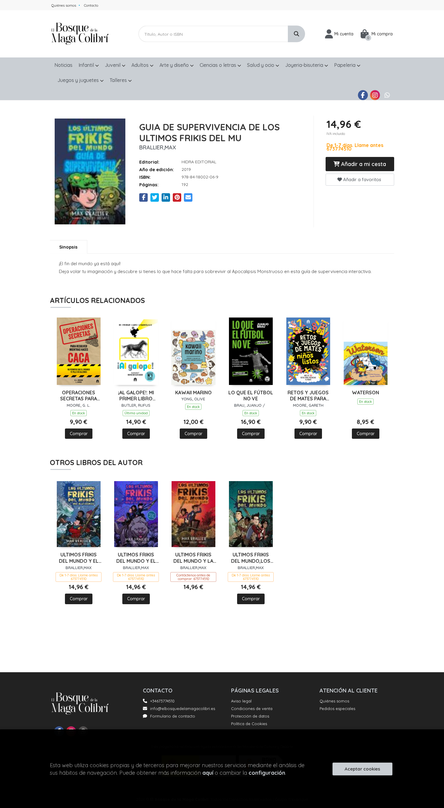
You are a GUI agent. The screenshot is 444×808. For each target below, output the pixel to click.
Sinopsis (68, 247)
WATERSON (365, 392)
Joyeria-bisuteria (304, 65)
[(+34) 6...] (387, 95)
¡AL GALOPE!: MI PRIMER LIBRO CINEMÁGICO (136, 395)
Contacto (91, 5)
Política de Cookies (249, 723)
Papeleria (345, 65)
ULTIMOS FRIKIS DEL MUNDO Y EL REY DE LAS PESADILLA (136, 558)
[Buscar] (296, 34)
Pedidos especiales (337, 708)
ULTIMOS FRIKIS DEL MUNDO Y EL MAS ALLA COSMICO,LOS (78, 558)
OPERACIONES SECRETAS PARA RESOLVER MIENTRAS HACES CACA (78, 395)
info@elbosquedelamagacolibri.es (182, 708)
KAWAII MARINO (193, 392)
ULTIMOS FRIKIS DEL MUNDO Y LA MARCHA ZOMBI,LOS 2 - (193, 558)
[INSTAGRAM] (375, 95)
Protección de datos (250, 716)
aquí (207, 772)
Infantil (87, 65)
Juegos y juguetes (78, 80)
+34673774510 (162, 701)
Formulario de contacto (172, 716)
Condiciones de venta (251, 708)
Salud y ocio (261, 65)
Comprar (79, 433)
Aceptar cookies (362, 769)
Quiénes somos (63, 5)
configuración (267, 772)
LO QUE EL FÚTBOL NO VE (250, 395)
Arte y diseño (174, 65)
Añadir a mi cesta (362, 164)
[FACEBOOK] (363, 95)
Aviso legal (241, 701)
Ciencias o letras (218, 65)
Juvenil (113, 65)
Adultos (140, 65)
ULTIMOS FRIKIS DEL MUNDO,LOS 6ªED (250, 558)
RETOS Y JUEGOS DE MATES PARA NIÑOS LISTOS (308, 395)
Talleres (119, 80)
